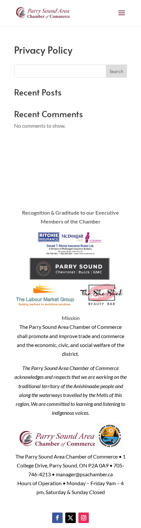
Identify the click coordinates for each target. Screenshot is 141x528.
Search (116, 71)
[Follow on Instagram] (83, 518)
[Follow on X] (70, 518)
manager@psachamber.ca (84, 474)
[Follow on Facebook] (57, 518)
